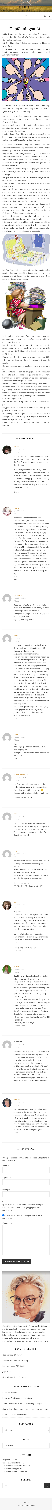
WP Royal (31, 1505)
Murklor (14, 1392)
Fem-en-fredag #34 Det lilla (14, 1366)
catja (16, 508)
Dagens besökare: (10, 1460)
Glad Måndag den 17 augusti (14, 1377)
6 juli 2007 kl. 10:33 (20, 854)
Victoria (18, 595)
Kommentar (7, 1223)
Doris (16, 966)
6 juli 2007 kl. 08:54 (20, 777)
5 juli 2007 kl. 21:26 (20, 638)
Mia (15, 813)
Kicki (16, 734)
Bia (15, 902)
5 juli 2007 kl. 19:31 (20, 511)
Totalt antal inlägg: (10, 1468)
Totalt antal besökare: (11, 1465)
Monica (17, 446)
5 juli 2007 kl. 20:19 (20, 598)
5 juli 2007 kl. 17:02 (20, 449)
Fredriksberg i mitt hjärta (21, 1398)
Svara (16, 452)
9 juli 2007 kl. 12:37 (20, 1102)
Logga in (26, 1502)
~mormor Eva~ (21, 774)
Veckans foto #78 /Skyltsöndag (15, 1360)
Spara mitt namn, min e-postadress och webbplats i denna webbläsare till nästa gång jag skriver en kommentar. (23, 1207)
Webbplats (6, 1189)
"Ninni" (17, 1099)
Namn (5, 1165)
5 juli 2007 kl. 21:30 (20, 737)
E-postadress (8, 1177)
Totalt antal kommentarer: (13, 1471)
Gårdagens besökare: (11, 1463)
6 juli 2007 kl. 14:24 (20, 905)
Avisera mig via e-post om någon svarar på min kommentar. (22, 1217)
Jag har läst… (7, 1371)
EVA (15, 851)
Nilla (16, 635)
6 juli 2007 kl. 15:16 (20, 969)
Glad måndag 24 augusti (12, 1355)
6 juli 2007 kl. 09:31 (20, 816)
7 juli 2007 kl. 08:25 (20, 1044)
